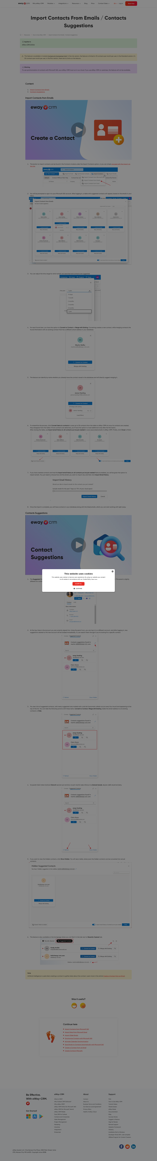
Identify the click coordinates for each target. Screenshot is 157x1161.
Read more (94, 579)
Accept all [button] (78, 583)
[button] (78, 588)
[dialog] (78, 580)
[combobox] (112, 571)
